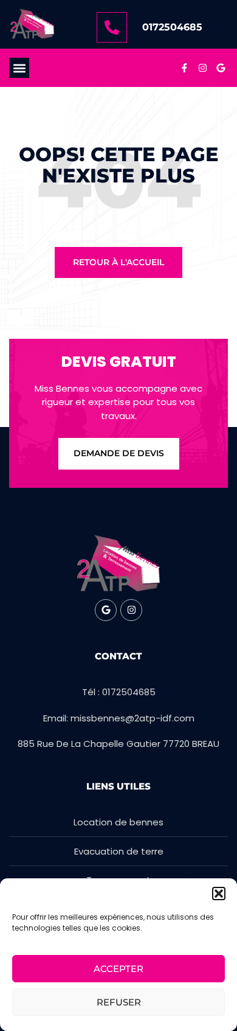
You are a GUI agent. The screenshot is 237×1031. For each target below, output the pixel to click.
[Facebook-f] (184, 68)
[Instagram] (202, 68)
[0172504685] (112, 27)
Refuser (119, 1002)
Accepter (118, 968)
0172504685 (172, 27)
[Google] (220, 68)
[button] (219, 893)
